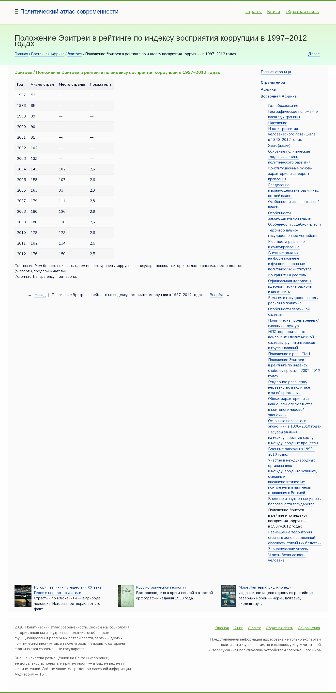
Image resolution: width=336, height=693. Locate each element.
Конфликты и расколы (287, 275)
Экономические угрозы (288, 548)
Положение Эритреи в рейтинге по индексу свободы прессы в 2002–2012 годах (294, 368)
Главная (21, 53)
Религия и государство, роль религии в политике (293, 300)
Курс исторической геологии (161, 587)
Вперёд (216, 294)
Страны (253, 12)
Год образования (283, 105)
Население (277, 122)
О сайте (254, 628)
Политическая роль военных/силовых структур (293, 323)
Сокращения (309, 628)
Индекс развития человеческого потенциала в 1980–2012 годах (292, 134)
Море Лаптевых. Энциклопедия (266, 587)
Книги (273, 12)
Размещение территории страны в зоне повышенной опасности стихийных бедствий (294, 537)
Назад (40, 294)
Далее (314, 53)
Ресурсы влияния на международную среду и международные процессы (293, 438)
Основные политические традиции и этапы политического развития (289, 157)
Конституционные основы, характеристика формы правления (290, 174)
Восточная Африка (47, 53)
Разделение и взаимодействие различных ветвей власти (293, 190)
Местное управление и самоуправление (286, 244)
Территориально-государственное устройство (293, 233)
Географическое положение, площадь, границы (293, 114)
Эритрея (74, 53)
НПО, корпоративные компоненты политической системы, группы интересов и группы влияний (291, 339)
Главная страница (276, 71)
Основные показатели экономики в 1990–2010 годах (294, 423)
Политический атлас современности (69, 11)
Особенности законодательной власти (289, 216)
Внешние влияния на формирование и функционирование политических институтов (290, 261)
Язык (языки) (279, 145)
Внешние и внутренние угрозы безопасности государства (294, 501)
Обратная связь (302, 12)
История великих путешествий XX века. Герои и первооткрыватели (68, 590)
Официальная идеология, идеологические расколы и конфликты (290, 286)
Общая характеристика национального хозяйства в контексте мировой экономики (290, 406)
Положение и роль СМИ (289, 353)
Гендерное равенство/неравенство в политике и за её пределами (289, 387)
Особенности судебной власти (294, 224)
